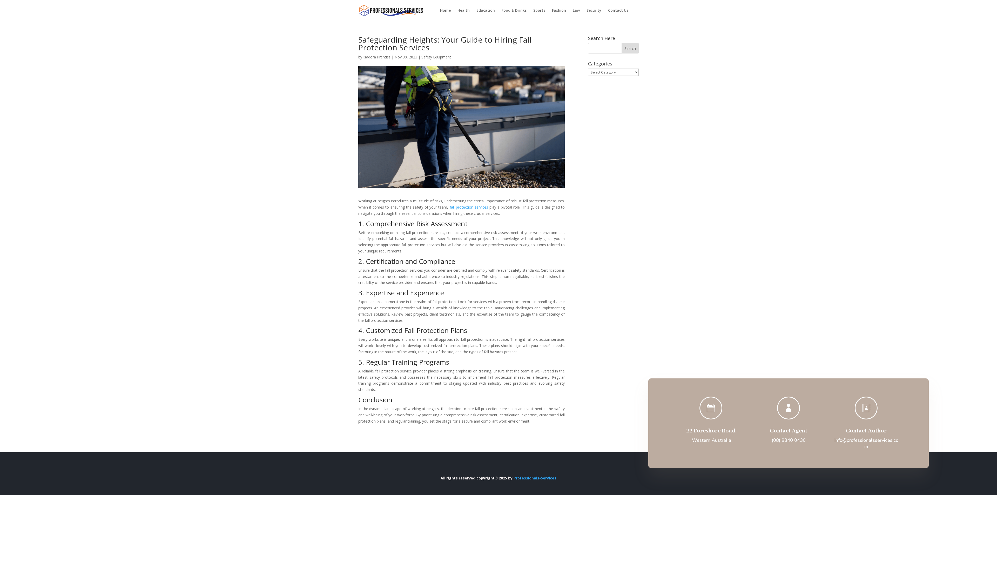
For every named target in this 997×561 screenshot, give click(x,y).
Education (485, 11)
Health (463, 11)
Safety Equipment (436, 57)
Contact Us (618, 11)
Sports (539, 11)
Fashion (559, 11)
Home (445, 11)
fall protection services (469, 207)
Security (594, 11)
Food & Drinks (514, 11)
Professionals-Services (535, 478)
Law (576, 11)
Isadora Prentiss (376, 57)
